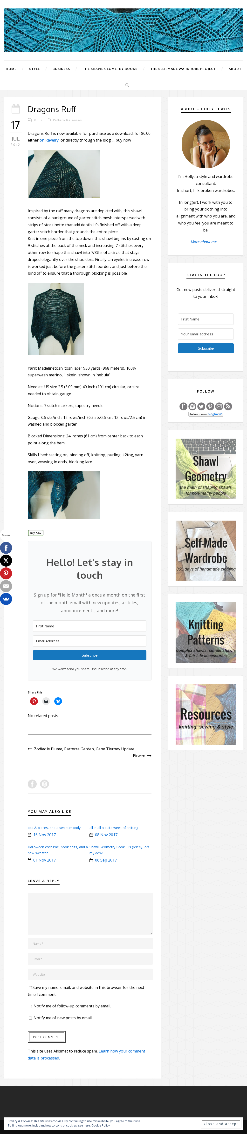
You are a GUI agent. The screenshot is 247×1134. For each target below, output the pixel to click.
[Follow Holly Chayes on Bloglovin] (205, 413)
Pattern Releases (67, 120)
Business (61, 69)
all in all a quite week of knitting (113, 827)
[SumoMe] (6, 599)
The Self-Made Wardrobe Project (183, 69)
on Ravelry (49, 140)
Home (11, 69)
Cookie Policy (100, 1125)
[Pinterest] (6, 573)
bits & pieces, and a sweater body (54, 827)
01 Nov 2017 (44, 860)
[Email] (6, 586)
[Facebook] (6, 548)
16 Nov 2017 (44, 834)
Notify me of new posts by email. (63, 1017)
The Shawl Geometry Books (110, 69)
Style (34, 69)
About (235, 69)
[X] (6, 561)
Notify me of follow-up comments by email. (72, 1006)
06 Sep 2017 (106, 860)
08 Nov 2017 (106, 834)
